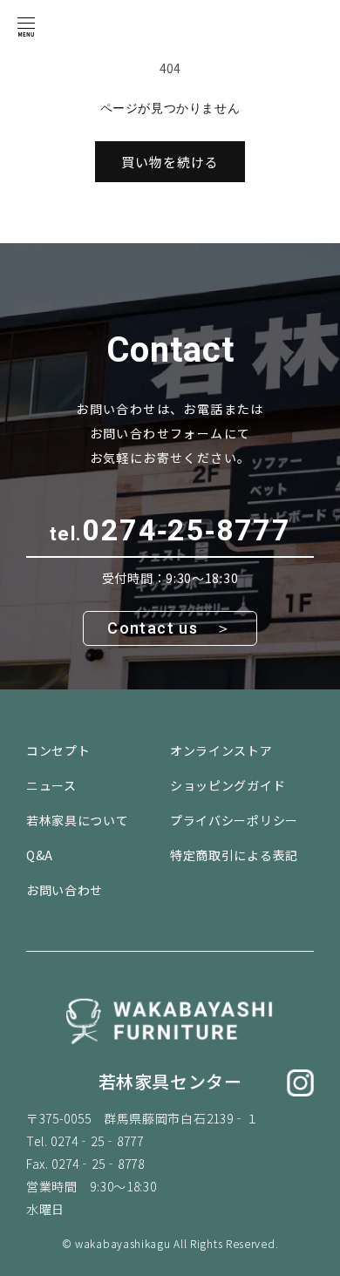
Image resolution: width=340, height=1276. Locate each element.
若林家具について (77, 820)
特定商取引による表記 (234, 855)
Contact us (152, 628)
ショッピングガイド (227, 785)
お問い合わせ (64, 890)
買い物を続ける (170, 162)
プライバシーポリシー (234, 820)
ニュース (51, 785)
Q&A (39, 855)
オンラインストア (221, 750)
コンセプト (58, 750)
